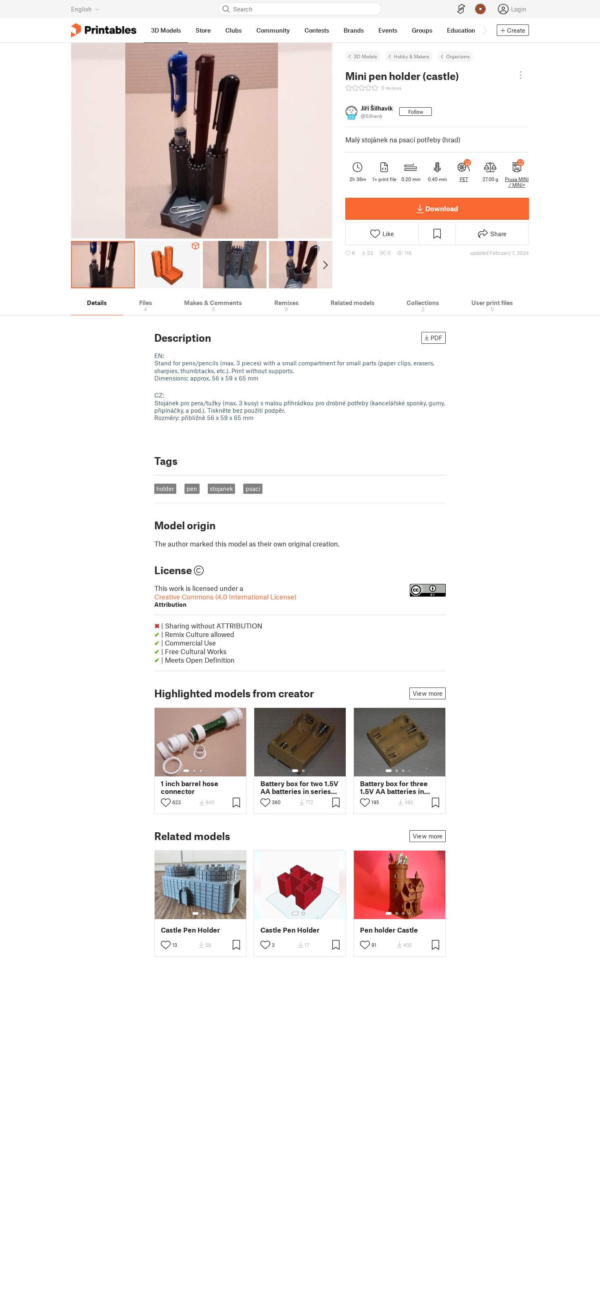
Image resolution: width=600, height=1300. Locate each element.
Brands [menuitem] (354, 30)
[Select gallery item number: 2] (194, 770)
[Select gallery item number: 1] (186, 770)
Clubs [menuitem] (233, 30)
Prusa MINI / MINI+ (517, 182)
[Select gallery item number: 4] (207, 770)
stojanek (221, 488)
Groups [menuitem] (422, 30)
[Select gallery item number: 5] (213, 770)
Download (441, 208)
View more (427, 693)
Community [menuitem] (273, 30)
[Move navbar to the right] (484, 30)
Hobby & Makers (411, 56)
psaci (253, 488)
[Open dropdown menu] (521, 75)
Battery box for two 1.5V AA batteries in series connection (299, 787)
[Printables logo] (103, 30)
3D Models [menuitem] (166, 30)
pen (192, 488)
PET (464, 179)
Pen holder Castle (389, 930)
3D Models (365, 56)
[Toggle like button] (166, 802)
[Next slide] (324, 264)
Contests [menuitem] (316, 30)
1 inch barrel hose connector (189, 787)
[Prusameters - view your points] (480, 9)
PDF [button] (436, 337)
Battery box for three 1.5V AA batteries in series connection (394, 787)
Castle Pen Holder (190, 930)
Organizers (458, 56)
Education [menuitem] (461, 30)
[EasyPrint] (461, 9)
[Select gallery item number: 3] (200, 770)
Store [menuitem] (203, 30)
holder (165, 488)
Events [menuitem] (387, 30)
